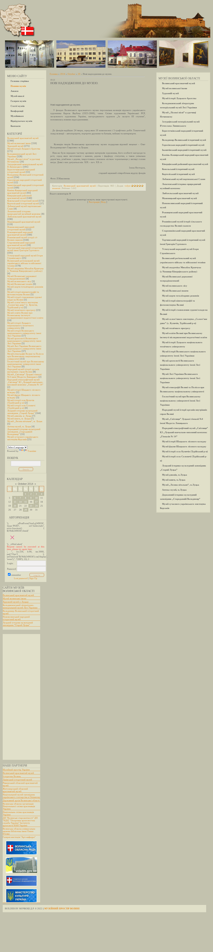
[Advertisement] (19, 696)
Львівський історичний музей (17, 779)
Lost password (21, 578)
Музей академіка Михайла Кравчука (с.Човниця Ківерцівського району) (25, 269)
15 (25, 502)
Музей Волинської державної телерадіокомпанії (21, 277)
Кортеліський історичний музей (23, 203)
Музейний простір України (16, 769)
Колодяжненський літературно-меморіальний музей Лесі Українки (20, 606)
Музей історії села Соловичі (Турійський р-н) (21, 406)
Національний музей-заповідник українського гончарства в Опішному (21, 795)
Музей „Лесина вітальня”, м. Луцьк (24, 421)
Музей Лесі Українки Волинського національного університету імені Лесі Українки (24, 348)
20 (15, 506)
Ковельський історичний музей (22, 200)
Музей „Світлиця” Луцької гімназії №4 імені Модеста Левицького (24, 375)
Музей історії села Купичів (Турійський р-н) (20, 401)
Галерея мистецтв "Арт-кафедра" (19, 837)
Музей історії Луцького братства (23, 148)
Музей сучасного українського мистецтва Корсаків (22, 438)
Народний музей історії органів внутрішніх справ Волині (23, 370)
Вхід (103, 202)
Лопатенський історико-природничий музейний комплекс (24, 212)
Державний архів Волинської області (21, 800)
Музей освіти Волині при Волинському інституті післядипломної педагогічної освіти (25, 315)
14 (20, 502)
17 (36, 502)
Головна (54, 74)
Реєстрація (94, 202)
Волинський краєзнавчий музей (22, 138)
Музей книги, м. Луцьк (18, 418)
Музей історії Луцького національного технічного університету (20, 325)
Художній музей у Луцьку (16, 602)
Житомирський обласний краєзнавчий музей (15, 790)
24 (36, 506)
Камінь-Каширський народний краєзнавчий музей (22, 191)
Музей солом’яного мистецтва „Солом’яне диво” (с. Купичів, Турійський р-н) (22, 305)
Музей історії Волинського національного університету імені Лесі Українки (24, 333)
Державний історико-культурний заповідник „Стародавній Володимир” (23, 431)
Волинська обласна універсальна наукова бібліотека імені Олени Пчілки (19, 831)
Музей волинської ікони (19, 143)
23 (31, 506)
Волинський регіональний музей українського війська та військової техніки (24, 263)
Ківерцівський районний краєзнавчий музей (19, 196)
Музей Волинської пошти (19, 284)
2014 (62, 74)
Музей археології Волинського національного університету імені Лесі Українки (24, 341)
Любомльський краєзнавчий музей (24, 216)
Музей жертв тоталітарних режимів (25, 286)
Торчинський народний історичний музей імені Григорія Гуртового (25, 249)
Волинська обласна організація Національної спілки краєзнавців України (19, 806)
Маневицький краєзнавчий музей (23, 222)
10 (36, 498)
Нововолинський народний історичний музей (20, 228)
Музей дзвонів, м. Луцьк (19, 416)
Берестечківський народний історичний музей (21, 170)
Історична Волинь (12, 776)
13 (15, 502)
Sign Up (33, 578)
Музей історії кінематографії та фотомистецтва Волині (23, 293)
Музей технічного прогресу (21, 310)
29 (25, 509)
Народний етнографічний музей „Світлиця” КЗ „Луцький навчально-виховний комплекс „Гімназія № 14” (25, 382)
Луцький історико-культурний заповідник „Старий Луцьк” (22, 411)
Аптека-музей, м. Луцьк (19, 426)
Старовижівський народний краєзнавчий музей (21, 243)
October (71, 74)
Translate (31, 451)
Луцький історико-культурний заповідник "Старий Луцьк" (18, 623)
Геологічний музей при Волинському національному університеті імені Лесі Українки (25, 364)
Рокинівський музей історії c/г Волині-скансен (22, 238)
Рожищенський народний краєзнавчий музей (20, 233)
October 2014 (25, 483)
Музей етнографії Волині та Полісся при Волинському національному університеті (25, 356)
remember (16, 575)
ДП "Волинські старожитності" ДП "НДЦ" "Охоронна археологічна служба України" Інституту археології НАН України (20, 822)
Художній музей (15, 146)
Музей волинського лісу (19, 281)
